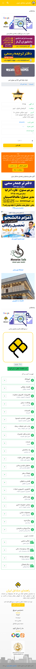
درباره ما (18, 618)
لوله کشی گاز (23, 84)
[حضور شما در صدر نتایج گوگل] (18, 24)
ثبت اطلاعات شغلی (18, 605)
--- (23, 126)
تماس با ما (18, 621)
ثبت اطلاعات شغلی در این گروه (18, 369)
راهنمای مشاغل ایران (24, 3)
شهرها (18, 615)
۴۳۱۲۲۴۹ (21, 122)
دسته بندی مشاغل (18, 624)
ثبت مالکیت (12, 166)
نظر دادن (18, 145)
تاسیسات (31, 84)
